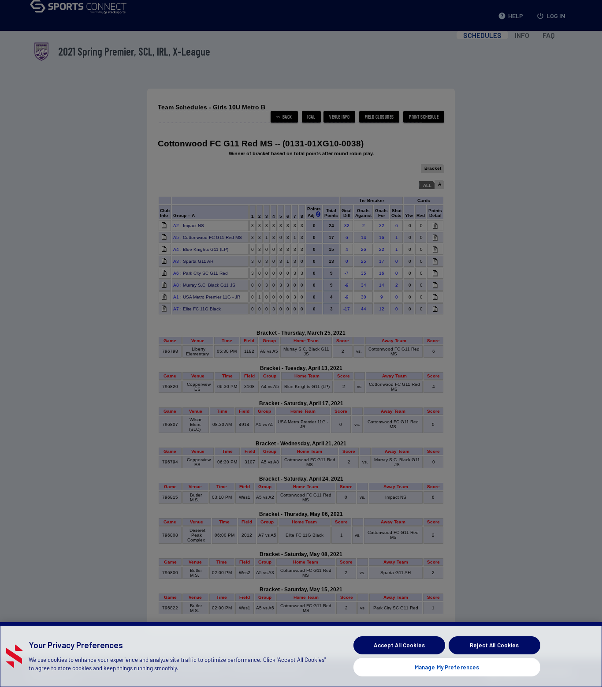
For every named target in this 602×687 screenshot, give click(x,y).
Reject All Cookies (494, 645)
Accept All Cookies (399, 645)
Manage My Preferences (447, 666)
